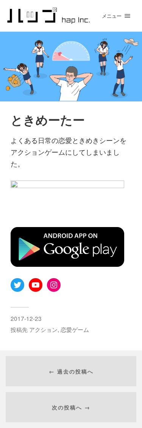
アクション (43, 329)
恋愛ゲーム (75, 329)
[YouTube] (35, 285)
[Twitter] (17, 285)
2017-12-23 (26, 318)
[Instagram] (54, 285)
